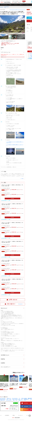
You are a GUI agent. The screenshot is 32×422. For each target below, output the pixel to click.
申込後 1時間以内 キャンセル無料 (6, 200)
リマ (19, 398)
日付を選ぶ (12, 198)
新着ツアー (21, 4)
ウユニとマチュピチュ (6, 6)
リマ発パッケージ (17, 9)
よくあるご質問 (15, 2)
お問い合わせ (13, 299)
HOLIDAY (6, 2)
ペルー (5, 7)
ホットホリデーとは (4, 4)
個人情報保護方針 (7, 415)
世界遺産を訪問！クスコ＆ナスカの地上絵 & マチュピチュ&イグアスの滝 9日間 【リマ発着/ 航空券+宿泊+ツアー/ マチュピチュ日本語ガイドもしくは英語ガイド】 (4, 385)
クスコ (10, 399)
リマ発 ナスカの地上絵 (24, 398)
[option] (12, 24)
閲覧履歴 (24, 2)
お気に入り (19, 2)
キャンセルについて (20, 415)
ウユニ (7, 399)
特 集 (10, 4)
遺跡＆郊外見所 (30, 398)
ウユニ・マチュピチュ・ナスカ (16, 399)
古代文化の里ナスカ (26, 399)
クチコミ (27, 4)
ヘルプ (1, 415)
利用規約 (14, 415)
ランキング (15, 4)
